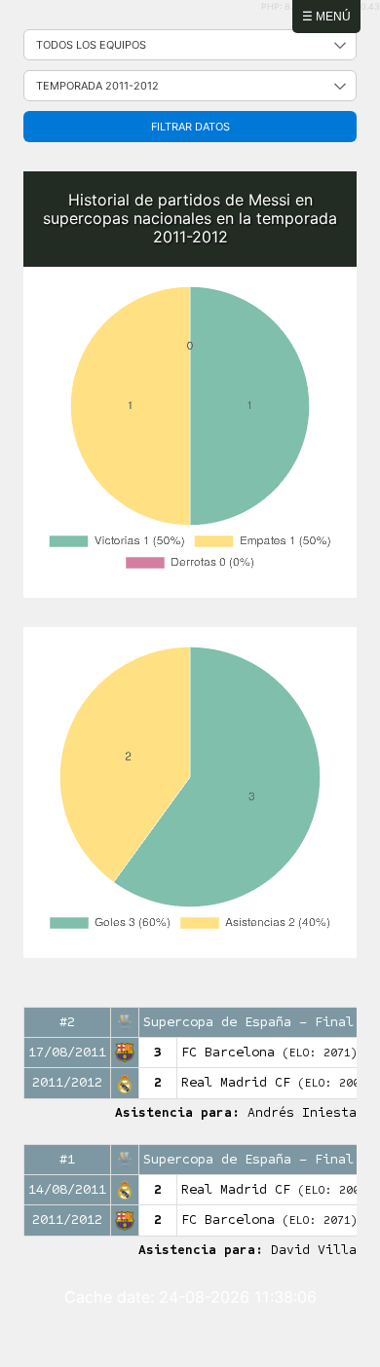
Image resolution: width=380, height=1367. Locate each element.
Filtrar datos (190, 126)
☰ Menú (326, 16)
